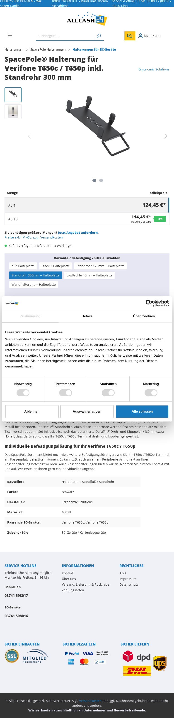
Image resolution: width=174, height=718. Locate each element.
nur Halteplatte (23, 266)
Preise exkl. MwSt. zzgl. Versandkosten (34, 237)
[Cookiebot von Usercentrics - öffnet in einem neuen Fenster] (149, 303)
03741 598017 (16, 595)
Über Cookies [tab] (144, 316)
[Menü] (10, 35)
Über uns (69, 579)
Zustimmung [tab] (30, 316)
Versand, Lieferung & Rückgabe (85, 584)
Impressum (128, 579)
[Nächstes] (165, 136)
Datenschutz (128, 584)
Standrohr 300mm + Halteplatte (36, 275)
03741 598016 (16, 615)
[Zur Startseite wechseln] (87, 19)
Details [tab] (87, 316)
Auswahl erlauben (87, 411)
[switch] (65, 392)
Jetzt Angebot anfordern (78, 232)
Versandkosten (90, 701)
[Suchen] (98, 35)
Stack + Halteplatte (55, 266)
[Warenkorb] (166, 34)
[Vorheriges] (29, 136)
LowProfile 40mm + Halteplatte (89, 275)
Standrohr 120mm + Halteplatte (101, 266)
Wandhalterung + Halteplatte (34, 284)
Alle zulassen (142, 411)
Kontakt (67, 573)
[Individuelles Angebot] (129, 35)
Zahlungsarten (73, 590)
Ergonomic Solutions (153, 69)
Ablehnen (31, 411)
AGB (122, 573)
